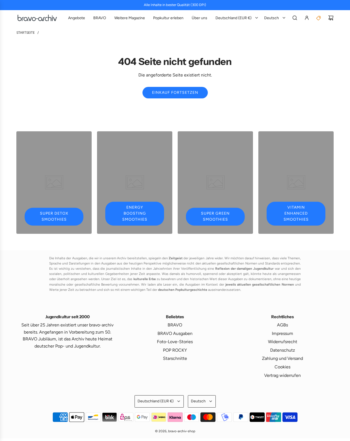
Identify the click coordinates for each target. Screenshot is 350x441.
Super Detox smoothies (54, 216)
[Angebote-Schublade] (319, 18)
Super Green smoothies (215, 216)
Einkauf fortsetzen (175, 92)
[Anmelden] (307, 18)
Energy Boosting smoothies (134, 213)
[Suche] (295, 18)
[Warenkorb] (331, 18)
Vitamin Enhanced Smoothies (296, 213)
